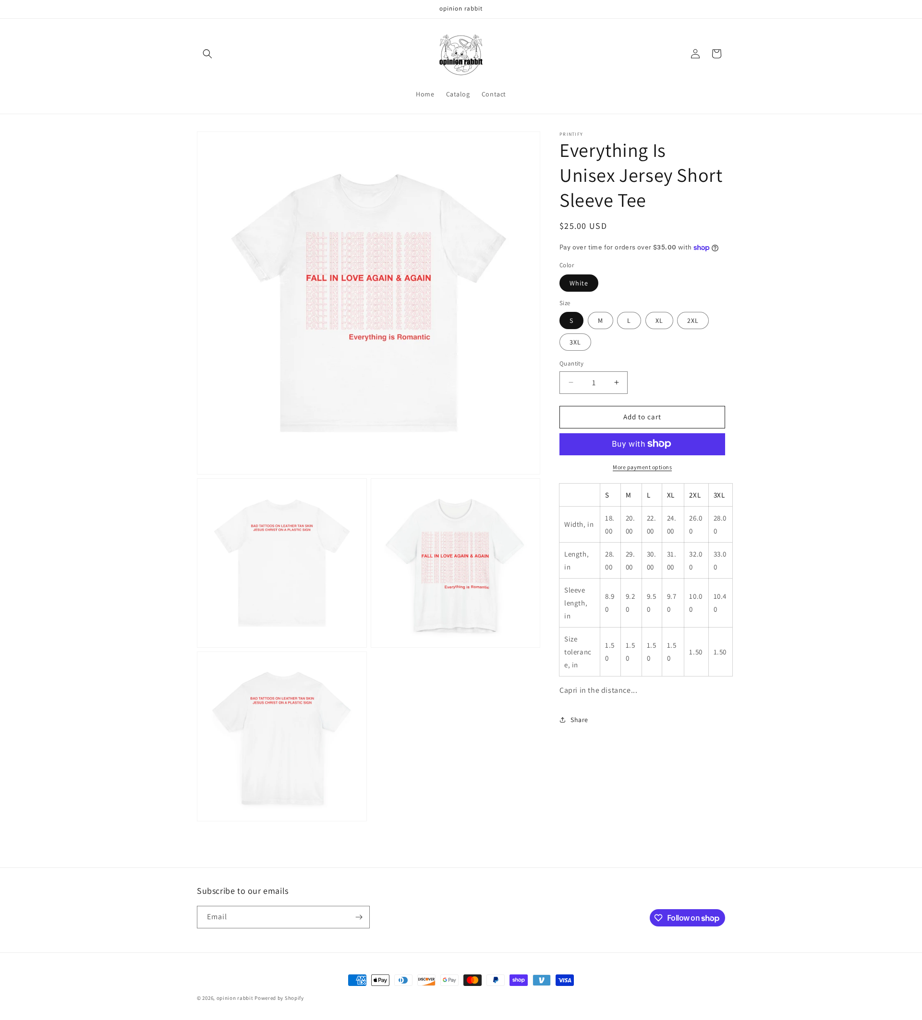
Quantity (571, 363)
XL (659, 320)
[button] (207, 53)
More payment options (642, 466)
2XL (693, 320)
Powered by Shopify (279, 998)
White (579, 282)
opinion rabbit (235, 998)
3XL (575, 342)
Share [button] (579, 719)
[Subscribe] (358, 917)
